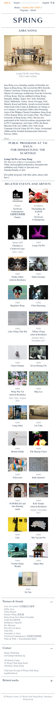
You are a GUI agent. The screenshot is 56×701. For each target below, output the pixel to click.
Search (17, 2)
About (33, 10)
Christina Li (17, 245)
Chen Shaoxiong (38, 305)
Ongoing (24, 10)
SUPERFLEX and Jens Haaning (17, 505)
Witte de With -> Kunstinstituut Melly (20, 638)
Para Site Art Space (12, 627)
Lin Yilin (38, 425)
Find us (7, 2)
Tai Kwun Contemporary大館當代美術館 (17, 211)
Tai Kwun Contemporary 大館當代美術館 (22, 636)
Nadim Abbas (18, 276)
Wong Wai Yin (17, 391)
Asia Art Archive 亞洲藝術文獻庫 (19, 606)
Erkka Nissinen (38, 276)
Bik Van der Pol (38, 537)
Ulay (17, 537)
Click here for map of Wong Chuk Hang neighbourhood (21, 671)
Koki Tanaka (38, 503)
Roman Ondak (17, 451)
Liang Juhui (17, 425)
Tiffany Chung (38, 331)
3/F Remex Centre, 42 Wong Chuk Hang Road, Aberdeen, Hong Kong (28, 697)
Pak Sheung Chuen (38, 451)
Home (17, 7)
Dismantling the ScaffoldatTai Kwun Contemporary (38, 214)
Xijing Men (38, 563)
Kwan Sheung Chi (38, 365)
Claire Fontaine (17, 365)
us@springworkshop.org (14, 655)
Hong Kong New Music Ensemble (19, 617)
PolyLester (17, 477)
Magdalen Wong (17, 305)
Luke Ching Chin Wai (17, 331)
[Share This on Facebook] (11, 138)
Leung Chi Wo (11, 159)
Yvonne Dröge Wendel (17, 565)
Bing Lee (38, 391)
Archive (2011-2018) (31, 7)
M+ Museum (9, 625)
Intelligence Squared (13, 622)
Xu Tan (28, 592)
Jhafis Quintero (38, 477)
